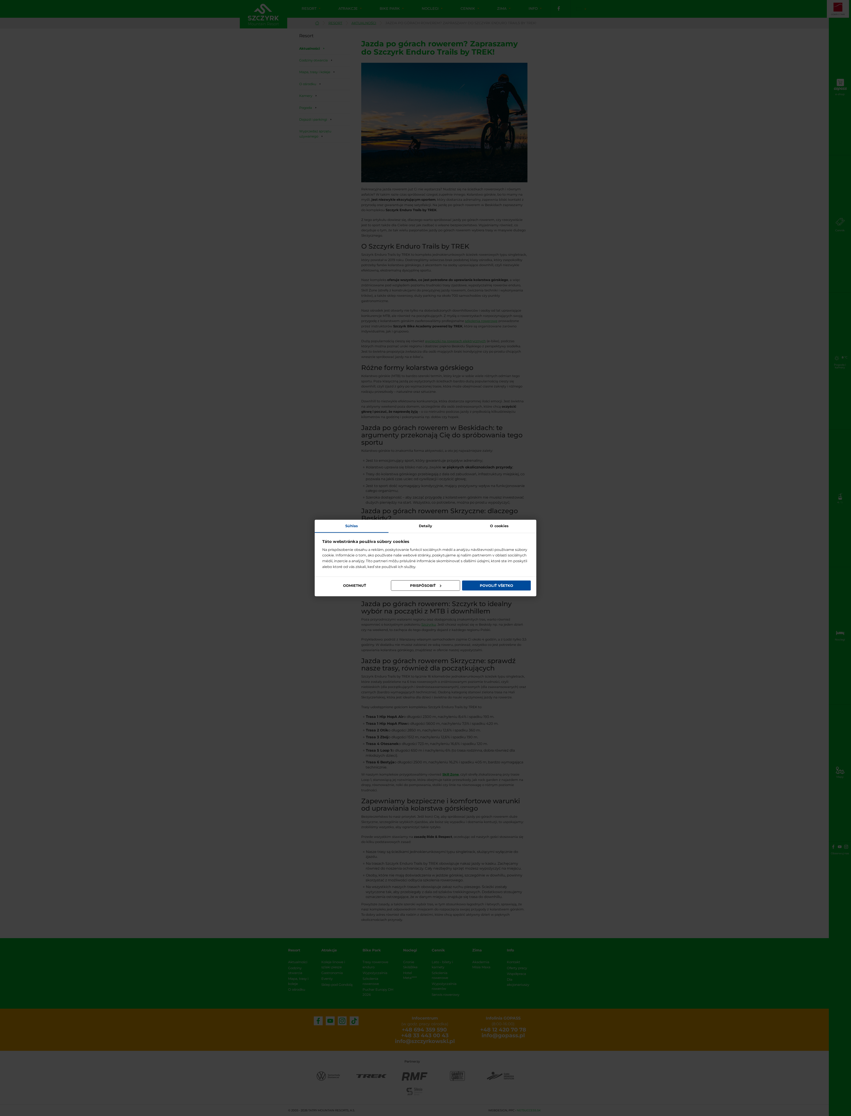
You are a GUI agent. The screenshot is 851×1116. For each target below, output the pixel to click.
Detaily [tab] (425, 526)
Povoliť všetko (496, 585)
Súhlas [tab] (351, 526)
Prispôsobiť (423, 585)
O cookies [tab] (499, 526)
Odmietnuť (354, 585)
